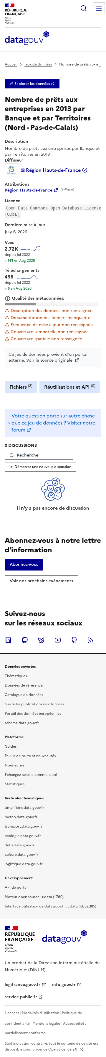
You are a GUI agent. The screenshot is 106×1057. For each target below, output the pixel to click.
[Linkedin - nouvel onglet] (8, 640)
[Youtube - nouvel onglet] (58, 640)
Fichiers (20, 386)
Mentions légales (46, 1023)
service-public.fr (21, 997)
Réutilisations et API (69, 386)
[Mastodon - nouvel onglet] (25, 640)
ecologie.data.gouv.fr (23, 835)
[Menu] (99, 8)
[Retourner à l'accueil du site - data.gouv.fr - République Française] (64, 939)
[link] (32, 83)
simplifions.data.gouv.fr (24, 807)
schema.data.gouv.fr (22, 723)
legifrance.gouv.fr (22, 985)
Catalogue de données (24, 694)
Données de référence (24, 685)
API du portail (16, 887)
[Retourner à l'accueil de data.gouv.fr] (27, 38)
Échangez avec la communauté (31, 774)
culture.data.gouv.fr (21, 854)
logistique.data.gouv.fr (24, 864)
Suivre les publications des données (34, 704)
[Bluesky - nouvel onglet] (41, 640)
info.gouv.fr (64, 985)
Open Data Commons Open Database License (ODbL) (53, 211)
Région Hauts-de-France (28, 190)
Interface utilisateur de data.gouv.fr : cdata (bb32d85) (50, 906)
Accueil (11, 64)
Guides (10, 746)
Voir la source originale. (50, 360)
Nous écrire (14, 765)
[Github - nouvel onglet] (74, 640)
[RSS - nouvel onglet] (91, 640)
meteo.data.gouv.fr (21, 817)
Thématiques (16, 676)
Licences (12, 1013)
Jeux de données (38, 64)
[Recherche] (84, 8)
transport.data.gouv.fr (23, 826)
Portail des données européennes (33, 713)
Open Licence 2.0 (63, 1049)
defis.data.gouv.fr (19, 845)
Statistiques (14, 784)
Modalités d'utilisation (40, 1013)
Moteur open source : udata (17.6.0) (34, 897)
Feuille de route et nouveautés (30, 756)
